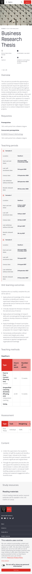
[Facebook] (2, 518)
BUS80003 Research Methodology (12, 134)
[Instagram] (7, 518)
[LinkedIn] (10, 518)
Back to (5, 69)
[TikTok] (13, 518)
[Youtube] (5, 518)
